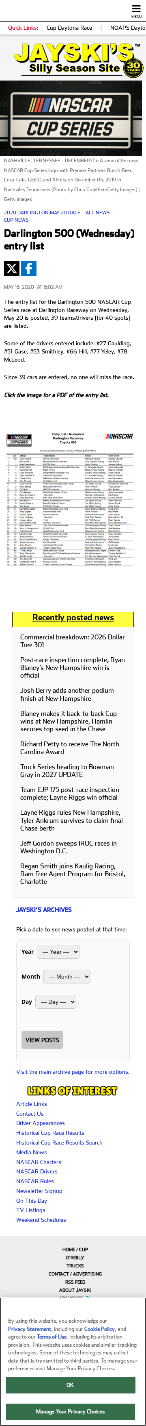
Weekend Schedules (41, 1220)
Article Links (31, 1104)
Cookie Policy (99, 1329)
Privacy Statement (29, 1329)
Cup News (16, 220)
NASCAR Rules (35, 1181)
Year (27, 951)
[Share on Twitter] (11, 268)
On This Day (31, 1200)
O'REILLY (75, 1257)
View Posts (42, 1040)
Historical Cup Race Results (50, 1132)
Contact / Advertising (75, 1274)
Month (30, 976)
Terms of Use (52, 1337)
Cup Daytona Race (69, 27)
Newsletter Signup (39, 1191)
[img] (73, 61)
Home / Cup (75, 1249)
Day (26, 1001)
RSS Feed (75, 1282)
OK (70, 1385)
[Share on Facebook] (28, 268)
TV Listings (30, 1210)
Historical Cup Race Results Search (59, 1142)
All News (98, 213)
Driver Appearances (40, 1123)
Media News (31, 1152)
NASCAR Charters (38, 1162)
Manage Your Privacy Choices (70, 1412)
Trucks (75, 1266)
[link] (73, 61)
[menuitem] (73, 1249)
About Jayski (75, 1290)
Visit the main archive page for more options (72, 1071)
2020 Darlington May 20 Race (42, 213)
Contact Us (30, 1113)
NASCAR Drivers (37, 1171)
